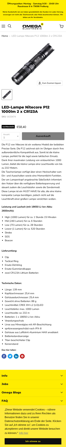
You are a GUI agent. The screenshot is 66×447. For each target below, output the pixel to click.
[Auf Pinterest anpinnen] (22, 356)
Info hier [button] (23, 433)
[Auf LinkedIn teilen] (16, 356)
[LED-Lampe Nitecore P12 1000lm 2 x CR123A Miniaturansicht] (7, 94)
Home (5, 36)
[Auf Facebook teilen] (4, 356)
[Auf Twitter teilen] (10, 356)
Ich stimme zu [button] (33, 441)
